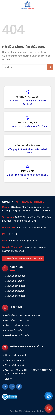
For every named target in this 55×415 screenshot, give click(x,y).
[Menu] (4, 4)
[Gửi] (50, 67)
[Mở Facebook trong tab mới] (5, 387)
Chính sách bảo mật (15, 365)
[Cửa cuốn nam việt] (27, 5)
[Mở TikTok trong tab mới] (19, 387)
